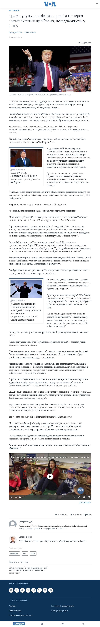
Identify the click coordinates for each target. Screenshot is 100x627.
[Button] (85, 42)
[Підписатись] (50, 590)
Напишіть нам (15, 611)
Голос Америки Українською (25, 460)
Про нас (12, 606)
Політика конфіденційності (21, 616)
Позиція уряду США (59, 611)
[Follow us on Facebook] (11, 590)
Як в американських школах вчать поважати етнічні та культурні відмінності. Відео (54, 457)
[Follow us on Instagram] (28, 590)
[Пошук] (83, 624)
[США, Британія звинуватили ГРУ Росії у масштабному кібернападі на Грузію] (26, 158)
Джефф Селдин (15, 33)
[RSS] (39, 590)
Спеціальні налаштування (62, 606)
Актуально (14, 11)
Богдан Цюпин (29, 33)
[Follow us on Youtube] (22, 590)
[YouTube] (41, 624)
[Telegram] (62, 624)
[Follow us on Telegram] (33, 590)
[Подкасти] (45, 590)
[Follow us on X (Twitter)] (16, 590)
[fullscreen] (88, 497)
